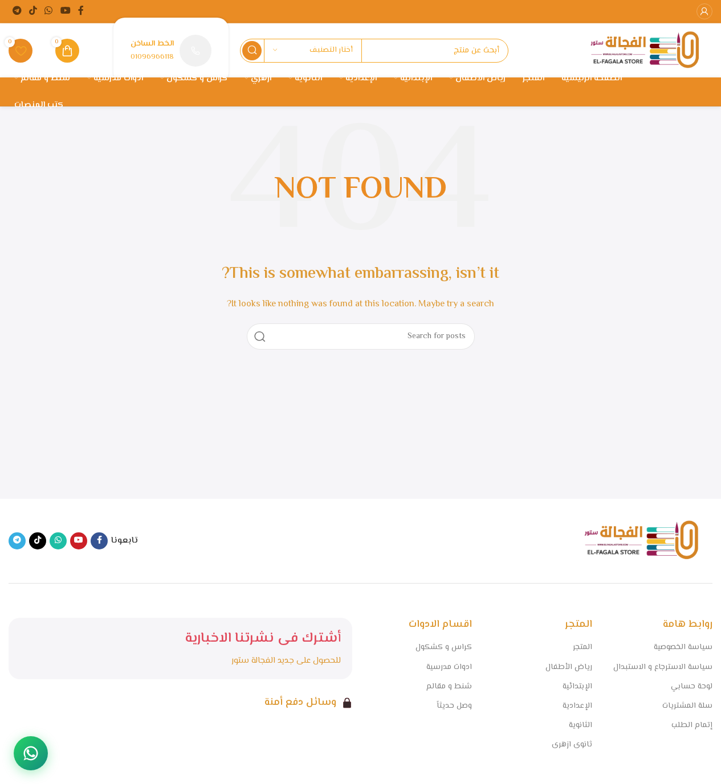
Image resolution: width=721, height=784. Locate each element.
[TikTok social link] (32, 11)
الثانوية (580, 725)
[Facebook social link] (81, 11)
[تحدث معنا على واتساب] (31, 753)
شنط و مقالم (449, 686)
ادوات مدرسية (449, 667)
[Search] (252, 50)
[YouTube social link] (65, 11)
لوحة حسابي (691, 686)
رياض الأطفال (568, 667)
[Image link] (641, 540)
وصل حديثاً (454, 706)
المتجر (582, 647)
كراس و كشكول (444, 647)
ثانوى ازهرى (572, 744)
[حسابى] (704, 11)
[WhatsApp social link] (48, 11)
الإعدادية (577, 706)
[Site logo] (644, 50)
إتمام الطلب (691, 725)
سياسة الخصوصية (683, 647)
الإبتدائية (577, 686)
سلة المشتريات (687, 706)
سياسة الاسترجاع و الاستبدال (662, 667)
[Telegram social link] (17, 11)
